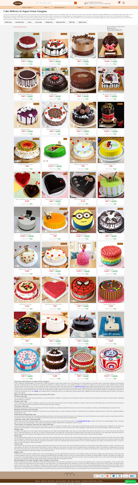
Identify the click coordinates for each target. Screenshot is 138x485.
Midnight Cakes (49, 22)
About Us (37, 481)
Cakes (45, 7)
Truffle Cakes (72, 22)
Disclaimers (78, 481)
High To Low (118, 30)
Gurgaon (18, 27)
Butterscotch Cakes (60, 22)
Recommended (112, 28)
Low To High (111, 30)
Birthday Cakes (8, 22)
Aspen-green (24, 27)
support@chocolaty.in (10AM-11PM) (96, 3)
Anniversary (105, 7)
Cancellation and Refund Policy (89, 481)
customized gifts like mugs (83, 421)
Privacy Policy (51, 481)
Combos (79, 7)
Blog (72, 481)
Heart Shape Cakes (19, 22)
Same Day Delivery (59, 7)
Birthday (92, 7)
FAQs (69, 481)
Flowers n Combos (27, 7)
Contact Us (44, 481)
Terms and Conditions (61, 481)
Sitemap (100, 481)
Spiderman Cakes (82, 22)
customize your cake (80, 386)
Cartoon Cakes (38, 22)
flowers (36, 391)
